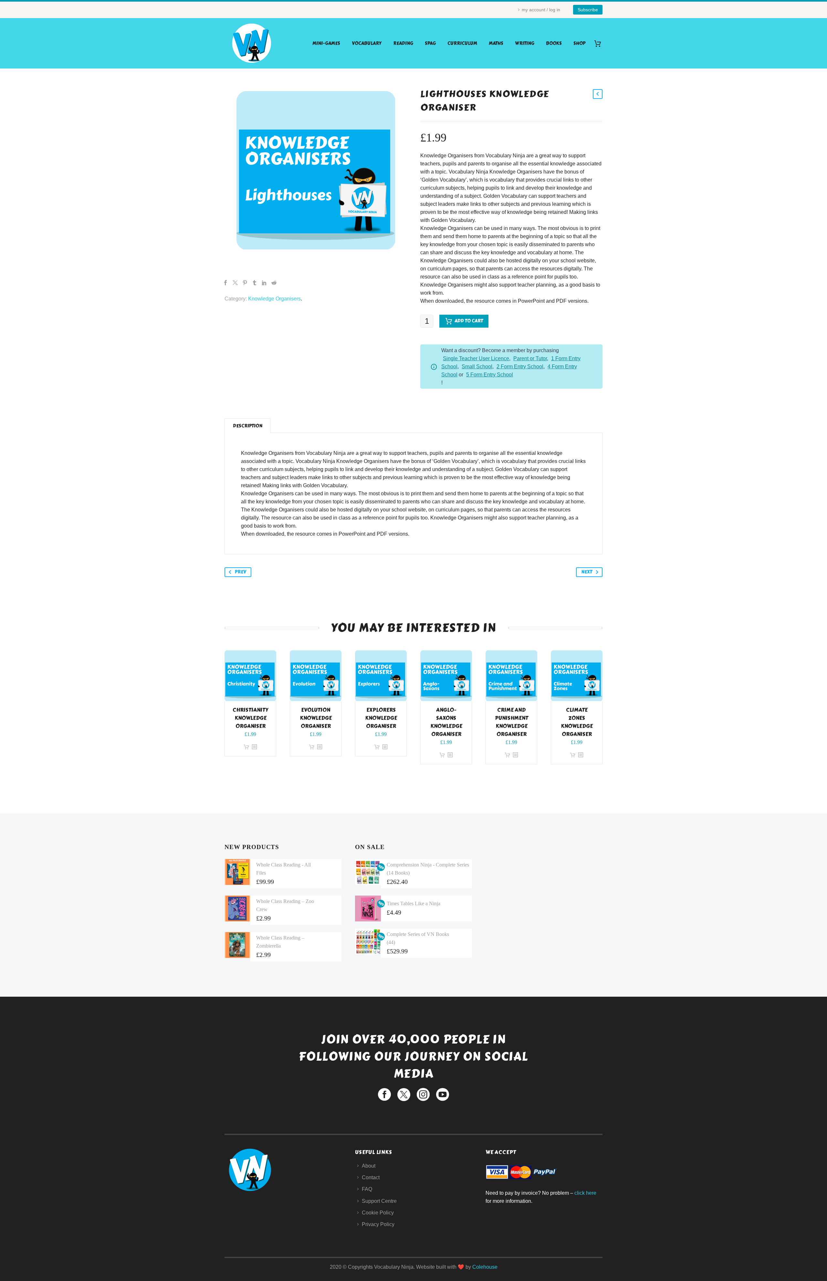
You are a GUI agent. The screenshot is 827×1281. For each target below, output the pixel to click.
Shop (579, 43)
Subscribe (588, 9)
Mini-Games (326, 43)
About (368, 1166)
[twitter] (403, 1094)
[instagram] (423, 1094)
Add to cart (469, 321)
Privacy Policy (378, 1224)
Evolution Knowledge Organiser (316, 718)
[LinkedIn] (264, 282)
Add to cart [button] (246, 747)
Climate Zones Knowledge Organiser (577, 722)
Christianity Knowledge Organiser (250, 718)
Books (554, 43)
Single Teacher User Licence (476, 358)
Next (586, 572)
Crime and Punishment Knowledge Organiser (511, 722)
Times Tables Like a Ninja (413, 903)
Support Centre (379, 1201)
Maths (496, 43)
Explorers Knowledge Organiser (381, 718)
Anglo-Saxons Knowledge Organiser (446, 722)
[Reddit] (274, 282)
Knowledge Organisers (274, 298)
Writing (524, 43)
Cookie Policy (378, 1212)
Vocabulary (367, 43)
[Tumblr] (254, 282)
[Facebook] (225, 282)
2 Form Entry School (520, 366)
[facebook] (384, 1094)
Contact (371, 1177)
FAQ (367, 1189)
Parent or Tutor (530, 358)
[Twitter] (235, 282)
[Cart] (600, 43)
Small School (477, 366)
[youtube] (442, 1094)
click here (585, 1193)
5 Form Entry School (489, 374)
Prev (240, 572)
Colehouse (484, 1267)
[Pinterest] (244, 282)
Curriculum (462, 43)
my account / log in (541, 9)
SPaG (430, 43)
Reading (403, 43)
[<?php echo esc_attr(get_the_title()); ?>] (254, 747)
